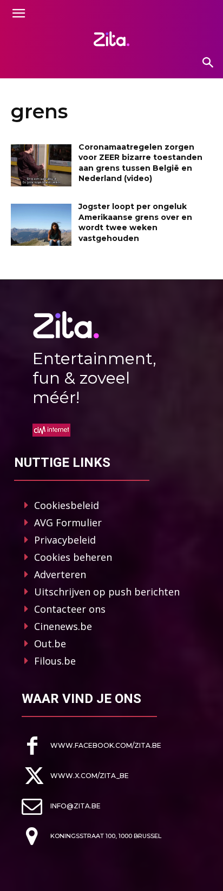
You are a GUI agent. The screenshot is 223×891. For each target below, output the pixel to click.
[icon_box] (91, 746)
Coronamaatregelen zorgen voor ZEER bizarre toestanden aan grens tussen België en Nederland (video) (140, 163)
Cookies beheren (73, 557)
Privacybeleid (65, 539)
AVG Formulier (68, 522)
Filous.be (55, 660)
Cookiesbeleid (66, 505)
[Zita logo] (111, 39)
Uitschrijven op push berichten (107, 591)
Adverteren (60, 574)
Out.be (50, 643)
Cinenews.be (63, 626)
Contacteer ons (70, 608)
